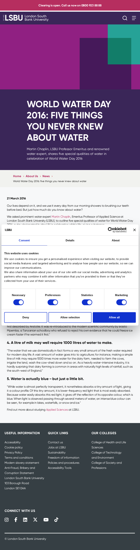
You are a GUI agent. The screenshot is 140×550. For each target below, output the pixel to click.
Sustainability (56, 452)
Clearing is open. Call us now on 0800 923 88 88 (70, 5)
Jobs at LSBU (57, 447)
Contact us (55, 442)
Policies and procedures (63, 462)
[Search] (125, 18)
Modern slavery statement (22, 462)
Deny (25, 317)
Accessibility (12, 442)
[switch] (53, 302)
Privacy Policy (13, 452)
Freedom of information (63, 457)
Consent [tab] (24, 240)
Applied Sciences (57, 409)
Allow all (114, 317)
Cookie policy (14, 447)
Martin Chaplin (61, 216)
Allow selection (70, 317)
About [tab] (116, 240)
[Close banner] (134, 230)
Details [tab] (70, 240)
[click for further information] (50, 330)
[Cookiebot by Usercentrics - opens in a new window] (111, 230)
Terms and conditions (19, 457)
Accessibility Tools (59, 468)
